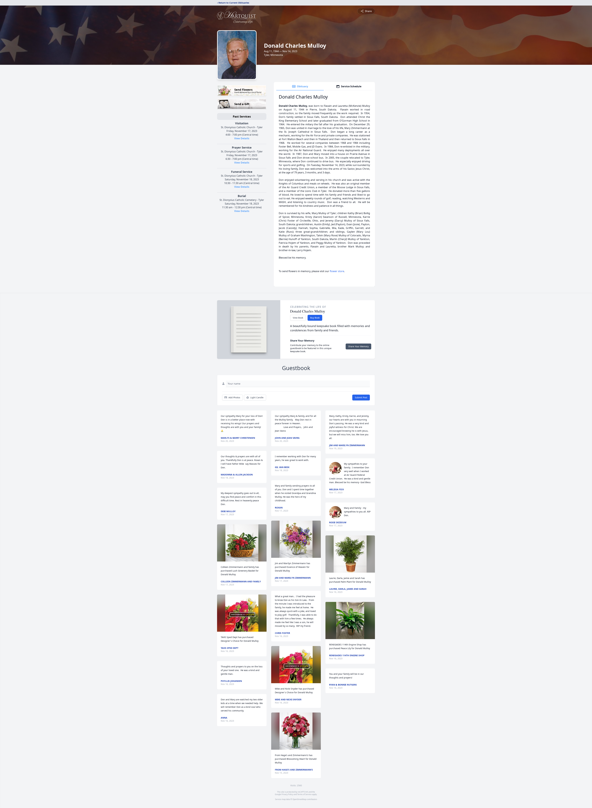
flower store (337, 271)
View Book (298, 317)
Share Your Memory (358, 346)
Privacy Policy (287, 794)
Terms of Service (304, 794)
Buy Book (315, 317)
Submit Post (361, 397)
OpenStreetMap (299, 799)
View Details (241, 138)
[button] (241, 542)
